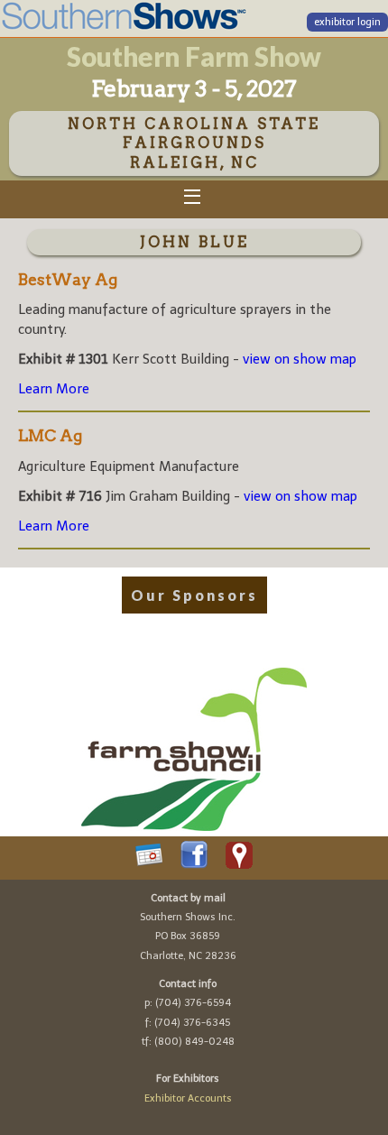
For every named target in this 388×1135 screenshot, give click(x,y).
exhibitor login (347, 22)
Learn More (53, 389)
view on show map (299, 359)
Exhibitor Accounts (188, 1098)
